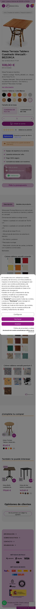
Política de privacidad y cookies (24, 328)
